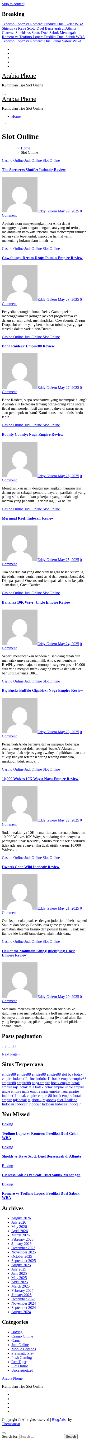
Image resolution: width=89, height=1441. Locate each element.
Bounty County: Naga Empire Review (32, 434)
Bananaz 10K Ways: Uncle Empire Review (36, 602)
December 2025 (23, 1248)
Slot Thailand (67, 1100)
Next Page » (11, 1054)
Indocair (8, 1104)
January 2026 (21, 1244)
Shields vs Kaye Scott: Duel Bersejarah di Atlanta (41, 1156)
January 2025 (21, 1295)
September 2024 (23, 1308)
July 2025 (18, 1269)
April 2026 (19, 1231)
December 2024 (23, 1299)
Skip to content (13, 4)
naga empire (41, 1083)
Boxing (7, 1124)
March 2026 (20, 1235)
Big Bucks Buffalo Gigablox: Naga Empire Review (42, 690)
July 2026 (18, 1222)
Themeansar (11, 1424)
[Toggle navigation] (4, 94)
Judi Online (33, 160)
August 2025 (21, 1265)
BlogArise (59, 1420)
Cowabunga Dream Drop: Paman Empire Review (42, 258)
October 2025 (21, 1256)
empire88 (9, 1074)
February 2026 (22, 1239)
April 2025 (19, 1282)
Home (16, 116)
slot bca (67, 1074)
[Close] (4, 1433)
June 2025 (19, 1273)
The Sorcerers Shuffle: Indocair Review (34, 170)
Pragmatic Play (22, 1353)
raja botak (20, 1087)
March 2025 (20, 1286)
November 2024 (23, 1303)
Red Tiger (18, 1362)
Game (15, 1340)
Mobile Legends (23, 1349)
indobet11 (20, 1079)
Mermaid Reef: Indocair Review (28, 518)
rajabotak (20, 1100)
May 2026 (19, 1227)
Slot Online (51, 160)
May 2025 (19, 1278)
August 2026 (21, 1218)
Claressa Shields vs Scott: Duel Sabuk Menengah (41, 1175)
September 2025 (23, 1261)
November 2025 (23, 1252)
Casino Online (13, 160)
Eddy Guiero (47, 211)
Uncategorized (22, 1370)
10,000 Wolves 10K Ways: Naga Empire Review (40, 779)
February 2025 (22, 1290)
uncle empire (74, 1087)
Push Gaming (21, 1358)
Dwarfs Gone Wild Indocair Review (31, 867)
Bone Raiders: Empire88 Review (28, 346)
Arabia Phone (19, 75)
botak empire (61, 1079)
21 (14, 1046)
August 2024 (21, 1312)
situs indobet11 (40, 1079)
